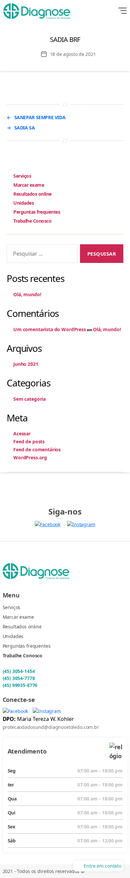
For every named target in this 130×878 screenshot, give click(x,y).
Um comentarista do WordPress (49, 329)
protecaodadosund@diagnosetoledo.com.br (51, 727)
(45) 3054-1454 (19, 671)
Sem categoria (29, 399)
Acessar (22, 433)
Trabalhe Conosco (32, 221)
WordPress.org (30, 457)
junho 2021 (25, 364)
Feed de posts (29, 441)
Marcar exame (28, 185)
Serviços (22, 176)
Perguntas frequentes (36, 212)
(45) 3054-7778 (19, 678)
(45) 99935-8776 (20, 685)
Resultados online (32, 194)
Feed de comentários (37, 449)
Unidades (23, 203)
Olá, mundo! (27, 294)
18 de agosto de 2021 (73, 54)
